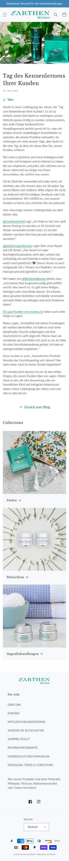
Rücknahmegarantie (23, 747)
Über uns (14, 704)
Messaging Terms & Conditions (30, 765)
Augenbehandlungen (23, 654)
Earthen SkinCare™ (28, 854)
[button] (5, 14)
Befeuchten (15, 577)
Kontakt (14, 713)
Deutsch (33, 826)
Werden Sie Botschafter (26, 730)
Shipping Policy (19, 739)
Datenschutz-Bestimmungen (28, 756)
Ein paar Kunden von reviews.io (23, 311)
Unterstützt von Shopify (46, 854)
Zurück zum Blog (37, 407)
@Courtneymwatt (14, 221)
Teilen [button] (10, 99)
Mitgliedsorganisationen (26, 722)
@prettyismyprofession (17, 246)
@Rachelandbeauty (34, 278)
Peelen (12, 500)
